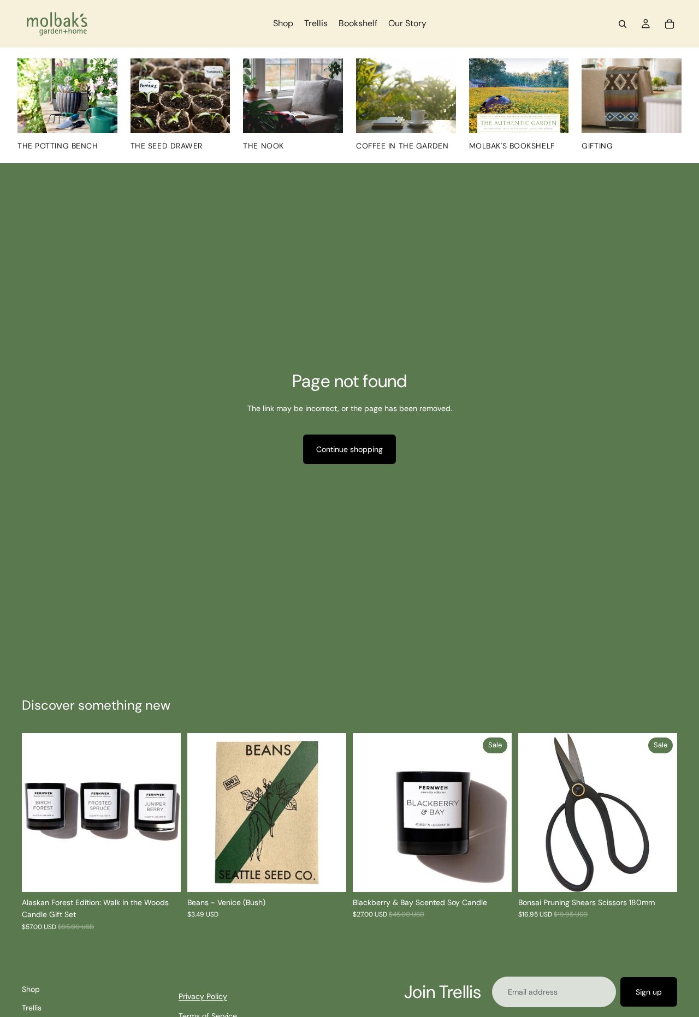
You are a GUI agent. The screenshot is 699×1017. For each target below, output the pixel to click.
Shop (31, 989)
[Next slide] (164, 813)
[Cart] (669, 24)
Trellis (32, 1008)
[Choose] (495, 875)
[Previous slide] (38, 813)
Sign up (649, 992)
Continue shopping (349, 449)
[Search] (623, 24)
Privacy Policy (203, 996)
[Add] (329, 875)
